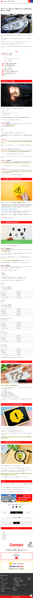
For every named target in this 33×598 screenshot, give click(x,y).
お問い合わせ (15, 590)
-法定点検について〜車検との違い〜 (18, 579)
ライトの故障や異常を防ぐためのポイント (10, 73)
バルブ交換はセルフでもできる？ (9, 69)
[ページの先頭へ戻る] (31, 596)
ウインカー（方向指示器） (8, 60)
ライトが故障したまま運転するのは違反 (10, 63)
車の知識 (4, 535)
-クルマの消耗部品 (16, 582)
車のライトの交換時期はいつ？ (9, 66)
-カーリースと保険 (16, 583)
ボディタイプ (5, 534)
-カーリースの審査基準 (17, 585)
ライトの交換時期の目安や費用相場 (9, 65)
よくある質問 (2, 591)
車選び (4, 539)
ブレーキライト (6, 61)
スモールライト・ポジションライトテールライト (12, 58)
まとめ (5, 74)
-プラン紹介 (3, 579)
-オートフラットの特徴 (4, 578)
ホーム (2, 3)
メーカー (4, 532)
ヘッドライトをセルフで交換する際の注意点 (10, 71)
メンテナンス (5, 537)
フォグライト (6, 57)
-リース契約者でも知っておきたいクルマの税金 (20, 584)
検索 (16, 522)
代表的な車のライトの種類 (8, 53)
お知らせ (14, 587)
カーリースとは (3, 586)
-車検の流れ (15, 578)
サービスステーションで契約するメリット (6, 588)
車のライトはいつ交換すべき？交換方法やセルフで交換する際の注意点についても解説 (20, 3)
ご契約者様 (28, 579)
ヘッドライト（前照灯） (8, 55)
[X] (16, 507)
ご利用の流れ (2, 589)
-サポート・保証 (3, 580)
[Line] (20, 507)
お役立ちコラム (6, 3)
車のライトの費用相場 (7, 68)
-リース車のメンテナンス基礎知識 (18, 580)
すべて (4, 530)
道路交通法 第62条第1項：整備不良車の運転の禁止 (9, 209)
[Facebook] (13, 507)
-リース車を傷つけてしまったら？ (18, 581)
